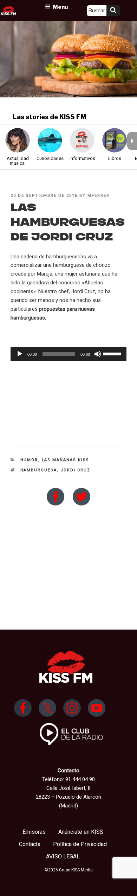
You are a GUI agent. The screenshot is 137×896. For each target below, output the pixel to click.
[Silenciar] (97, 353)
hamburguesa (38, 470)
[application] (68, 354)
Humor (29, 460)
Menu (60, 7)
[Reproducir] (19, 353)
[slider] (113, 353)
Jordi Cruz (76, 470)
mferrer (98, 195)
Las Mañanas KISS (66, 460)
